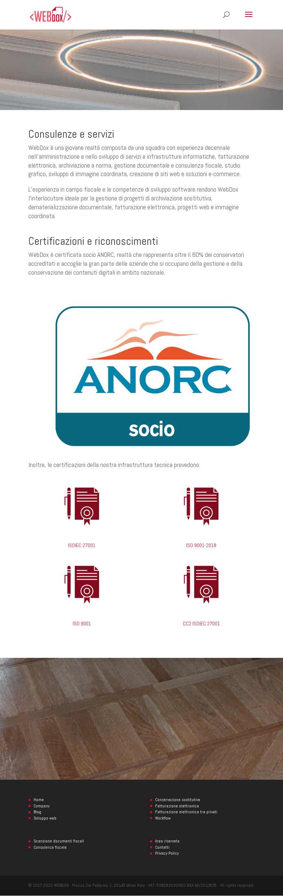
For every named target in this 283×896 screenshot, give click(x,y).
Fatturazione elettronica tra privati (186, 811)
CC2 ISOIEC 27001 (201, 623)
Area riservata (167, 841)
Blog (37, 811)
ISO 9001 (82, 623)
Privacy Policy (167, 853)
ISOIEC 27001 (81, 545)
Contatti (162, 847)
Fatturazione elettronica (177, 806)
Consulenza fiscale (50, 847)
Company (41, 806)
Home (39, 799)
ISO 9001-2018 (201, 545)
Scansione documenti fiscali (59, 841)
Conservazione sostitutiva (177, 799)
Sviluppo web (45, 818)
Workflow (163, 818)
